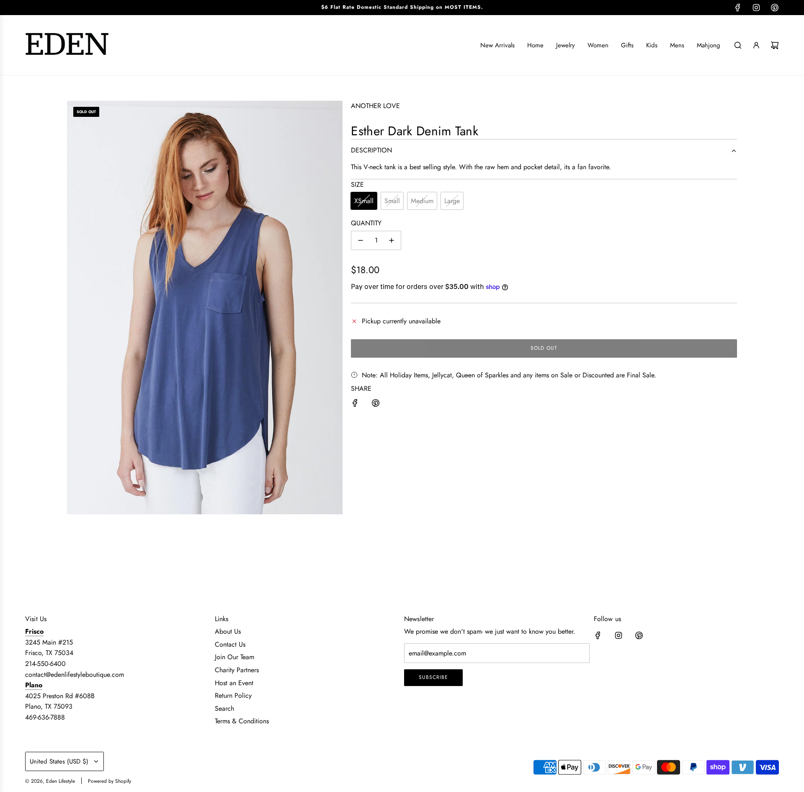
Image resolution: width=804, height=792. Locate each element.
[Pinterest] (774, 7)
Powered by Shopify (109, 781)
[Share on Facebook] (355, 404)
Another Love (375, 106)
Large (452, 201)
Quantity (366, 223)
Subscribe (433, 677)
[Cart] (774, 45)
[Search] (738, 45)
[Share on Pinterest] (375, 404)
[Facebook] (738, 7)
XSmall (364, 201)
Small (392, 201)
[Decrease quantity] (360, 240)
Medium (422, 201)
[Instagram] (756, 7)
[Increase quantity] (391, 240)
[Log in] (756, 45)
